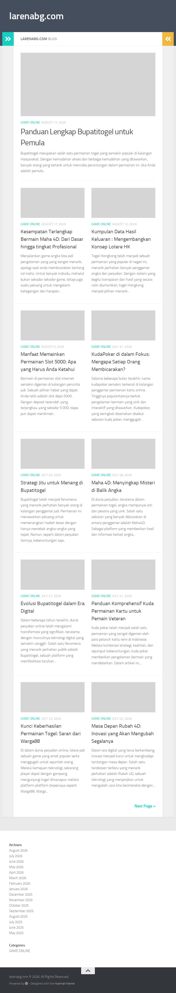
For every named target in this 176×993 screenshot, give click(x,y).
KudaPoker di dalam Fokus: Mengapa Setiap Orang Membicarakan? (120, 361)
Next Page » (145, 806)
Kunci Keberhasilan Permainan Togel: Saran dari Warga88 (51, 733)
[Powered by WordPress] (26, 983)
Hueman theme (65, 983)
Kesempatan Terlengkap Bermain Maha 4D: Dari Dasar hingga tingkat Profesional (52, 239)
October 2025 (19, 905)
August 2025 (18, 916)
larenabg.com (36, 16)
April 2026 (16, 872)
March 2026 (17, 878)
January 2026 (18, 889)
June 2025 (16, 927)
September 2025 (21, 911)
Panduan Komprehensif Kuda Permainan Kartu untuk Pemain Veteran (122, 611)
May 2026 (16, 867)
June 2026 (16, 861)
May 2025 (16, 933)
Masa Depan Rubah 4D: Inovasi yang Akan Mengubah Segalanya (122, 733)
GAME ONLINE (30, 122)
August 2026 (18, 850)
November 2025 (21, 900)
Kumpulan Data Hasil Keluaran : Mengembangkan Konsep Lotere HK (121, 239)
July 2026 (15, 856)
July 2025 (15, 922)
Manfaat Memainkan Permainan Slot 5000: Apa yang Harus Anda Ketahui (48, 361)
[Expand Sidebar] (8, 39)
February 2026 (19, 883)
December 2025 (20, 894)
